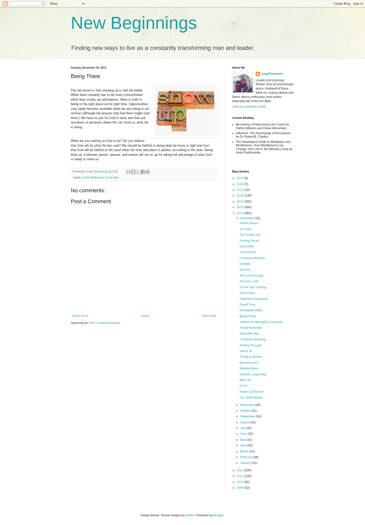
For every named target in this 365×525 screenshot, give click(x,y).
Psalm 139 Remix (251, 392)
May (243, 440)
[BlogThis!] (133, 171)
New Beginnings (134, 23)
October (246, 410)
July (243, 428)
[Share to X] (138, 171)
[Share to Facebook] (142, 171)
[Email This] (128, 171)
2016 (240, 195)
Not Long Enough (251, 275)
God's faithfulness (93, 177)
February (246, 457)
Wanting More (249, 368)
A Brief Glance (249, 223)
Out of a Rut (248, 252)
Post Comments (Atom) (104, 323)
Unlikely (245, 264)
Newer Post (80, 316)
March (244, 451)
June (244, 434)
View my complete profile (249, 106)
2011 (240, 476)
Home (145, 316)
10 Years (246, 229)
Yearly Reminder (251, 327)
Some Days (247, 293)
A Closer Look (249, 281)
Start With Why (249, 333)
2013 (240, 213)
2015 (240, 201)
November (247, 405)
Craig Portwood (272, 74)
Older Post (209, 316)
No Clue (245, 270)
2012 (240, 470)
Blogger (218, 515)
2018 (240, 184)
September (248, 416)
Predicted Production (254, 299)
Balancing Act (249, 362)
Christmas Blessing (253, 339)
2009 (240, 487)
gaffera (190, 515)
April (243, 445)
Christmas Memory (252, 258)
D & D (244, 386)
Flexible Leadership (253, 374)
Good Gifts (247, 246)
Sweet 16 (246, 351)
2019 (240, 178)
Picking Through (251, 345)
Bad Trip (245, 380)
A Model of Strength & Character (261, 322)
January (246, 463)
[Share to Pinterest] (147, 171)
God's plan (111, 177)
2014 (240, 207)
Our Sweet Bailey (251, 397)
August (245, 422)
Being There (248, 316)
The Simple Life (250, 235)
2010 (240, 482)
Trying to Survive (251, 357)
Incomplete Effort (251, 310)
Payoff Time (248, 304)
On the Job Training (253, 287)
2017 (240, 190)
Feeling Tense (249, 240)
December (247, 218)
